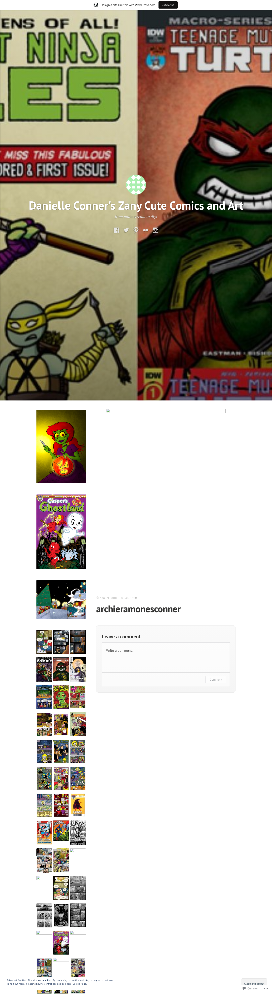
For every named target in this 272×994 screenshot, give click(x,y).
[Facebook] (116, 230)
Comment (216, 679)
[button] (44, 642)
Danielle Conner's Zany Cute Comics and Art (136, 205)
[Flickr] (145, 230)
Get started (168, 4)
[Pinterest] (136, 230)
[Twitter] (126, 230)
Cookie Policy (80, 983)
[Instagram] (155, 230)
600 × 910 (130, 598)
